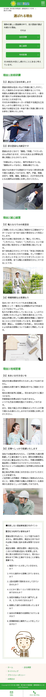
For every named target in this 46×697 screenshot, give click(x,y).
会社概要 (27, 667)
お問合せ (11, 679)
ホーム (10, 667)
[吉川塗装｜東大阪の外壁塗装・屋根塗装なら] (20, 3)
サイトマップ (13, 671)
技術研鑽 (23, 37)
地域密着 (23, 54)
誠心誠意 (23, 46)
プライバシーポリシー (16, 675)
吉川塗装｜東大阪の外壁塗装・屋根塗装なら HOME (19, 9)
